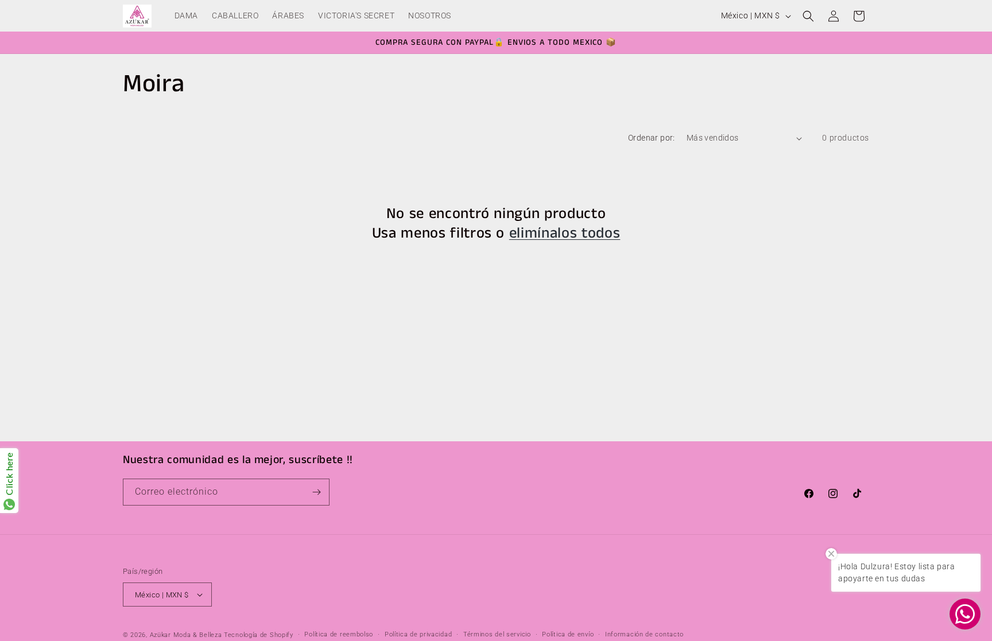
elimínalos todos (565, 233)
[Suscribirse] (316, 492)
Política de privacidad (418, 634)
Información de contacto (644, 634)
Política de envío (568, 634)
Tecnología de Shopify (258, 635)
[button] (808, 16)
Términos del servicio (497, 634)
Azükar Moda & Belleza (186, 635)
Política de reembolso (338, 634)
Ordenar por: (651, 137)
